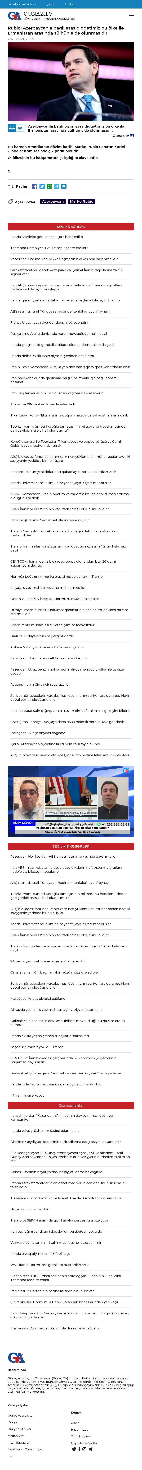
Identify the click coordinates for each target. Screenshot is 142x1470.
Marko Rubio (81, 201)
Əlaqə (75, 1423)
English (69, 4)
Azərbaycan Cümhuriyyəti (26, 1449)
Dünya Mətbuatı (19, 1429)
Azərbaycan (53, 201)
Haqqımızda (79, 1429)
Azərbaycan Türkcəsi (22, 4)
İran (10, 1456)
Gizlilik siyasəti (81, 1436)
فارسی (51, 4)
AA (12, 127)
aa (20, 127)
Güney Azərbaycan (21, 1415)
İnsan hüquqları (19, 1442)
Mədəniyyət (16, 1436)
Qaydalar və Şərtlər (84, 1443)
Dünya (12, 1422)
